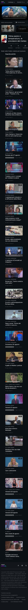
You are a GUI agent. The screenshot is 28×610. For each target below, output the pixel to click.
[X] (26, 565)
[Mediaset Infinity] (3, 2)
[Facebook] (18, 565)
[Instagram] (22, 565)
